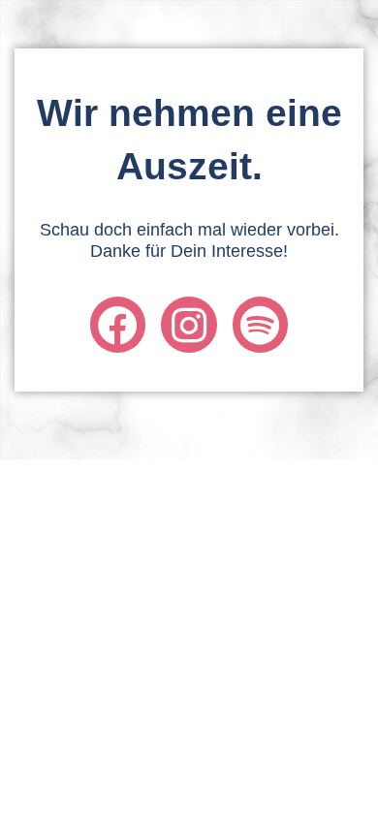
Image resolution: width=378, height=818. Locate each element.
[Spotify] (260, 324)
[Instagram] (188, 324)
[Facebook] (117, 324)
